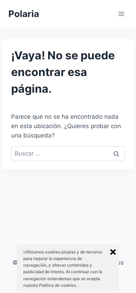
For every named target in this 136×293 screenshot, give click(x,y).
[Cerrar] (113, 252)
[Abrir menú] (121, 13)
